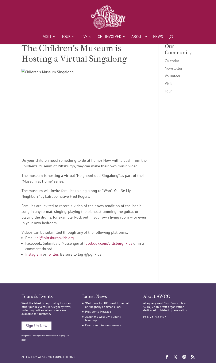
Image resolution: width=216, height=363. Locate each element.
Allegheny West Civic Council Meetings (103, 318)
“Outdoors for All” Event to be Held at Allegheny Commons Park (107, 305)
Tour (66, 37)
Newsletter (173, 68)
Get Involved (110, 37)
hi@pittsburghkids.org (55, 237)
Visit (47, 37)
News (158, 37)
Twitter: (53, 254)
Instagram (33, 254)
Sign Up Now (36, 325)
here (23, 339)
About (137, 37)
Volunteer (172, 75)
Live (84, 37)
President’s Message (98, 312)
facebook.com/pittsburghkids (108, 243)
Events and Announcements (103, 325)
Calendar (172, 60)
